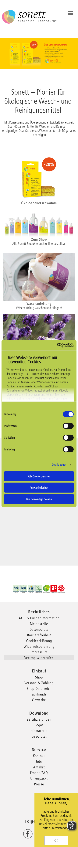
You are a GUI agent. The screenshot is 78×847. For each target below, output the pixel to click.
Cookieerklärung (39, 640)
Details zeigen (59, 464)
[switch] (68, 426)
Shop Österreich (39, 688)
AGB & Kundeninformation (39, 618)
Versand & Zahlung (39, 683)
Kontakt (39, 755)
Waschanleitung (39, 303)
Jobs (39, 761)
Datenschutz (39, 629)
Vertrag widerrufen (39, 657)
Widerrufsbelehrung (39, 646)
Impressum (39, 652)
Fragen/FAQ (39, 772)
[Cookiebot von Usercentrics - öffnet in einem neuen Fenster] (57, 345)
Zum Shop (39, 239)
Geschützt (39, 736)
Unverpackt (39, 778)
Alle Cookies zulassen (39, 476)
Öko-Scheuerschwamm (39, 203)
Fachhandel (39, 694)
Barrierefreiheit (39, 635)
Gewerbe (39, 700)
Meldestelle (39, 623)
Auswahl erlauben (39, 487)
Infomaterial (39, 730)
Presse (39, 784)
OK (56, 840)
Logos (39, 725)
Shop (39, 677)
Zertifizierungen (39, 719)
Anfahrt (39, 767)
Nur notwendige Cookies (39, 499)
